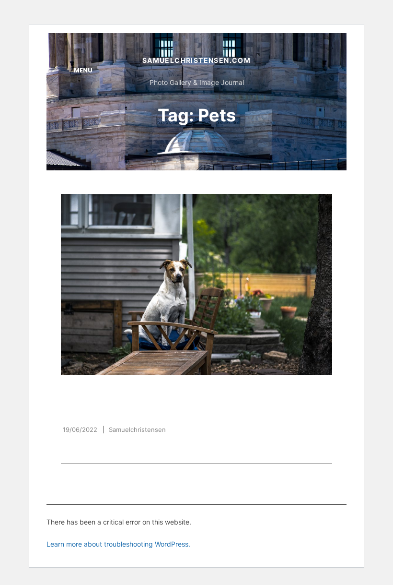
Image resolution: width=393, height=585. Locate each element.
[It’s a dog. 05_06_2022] (196, 284)
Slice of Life (115, 393)
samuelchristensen (137, 429)
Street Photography (196, 393)
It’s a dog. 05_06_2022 (124, 410)
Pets (71, 393)
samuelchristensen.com (196, 60)
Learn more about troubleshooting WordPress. (118, 544)
